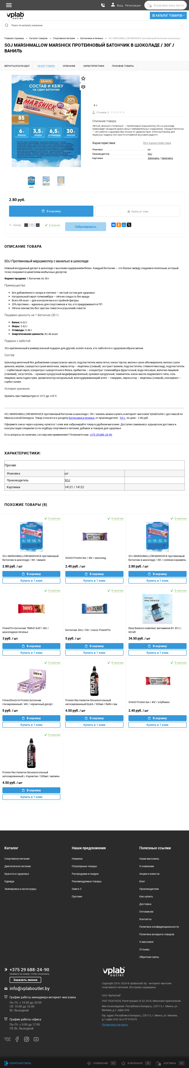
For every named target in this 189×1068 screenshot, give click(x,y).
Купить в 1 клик (139, 211)
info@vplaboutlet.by (30, 988)
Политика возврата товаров (156, 934)
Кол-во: (17, 225)
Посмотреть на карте (115, 1024)
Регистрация (133, 5)
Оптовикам (146, 911)
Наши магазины (149, 858)
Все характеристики (157, 143)
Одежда (9, 881)
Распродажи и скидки (85, 873)
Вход (120, 5)
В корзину (54, 211)
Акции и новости (149, 873)
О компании (146, 866)
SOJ (150, 153)
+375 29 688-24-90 (101, 434)
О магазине (146, 942)
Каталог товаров (169, 15)
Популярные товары (84, 866)
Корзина (172, 1063)
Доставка (145, 904)
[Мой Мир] (124, 225)
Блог (142, 881)
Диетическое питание (17, 866)
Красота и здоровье (16, 873)
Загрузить (153, 158)
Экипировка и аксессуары (20, 889)
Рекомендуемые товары (87, 881)
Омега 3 (76, 889)
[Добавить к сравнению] (83, 87)
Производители (149, 889)
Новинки (77, 858)
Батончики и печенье (81, 418)
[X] (129, 225)
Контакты (145, 919)
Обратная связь (149, 957)
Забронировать (86, 227)
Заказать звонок (25, 980)
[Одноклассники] (118, 225)
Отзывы (144, 949)
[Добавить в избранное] (83, 78)
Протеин (77, 896)
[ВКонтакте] (113, 225)
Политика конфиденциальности (159, 926)
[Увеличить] (46, 121)
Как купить (146, 896)
